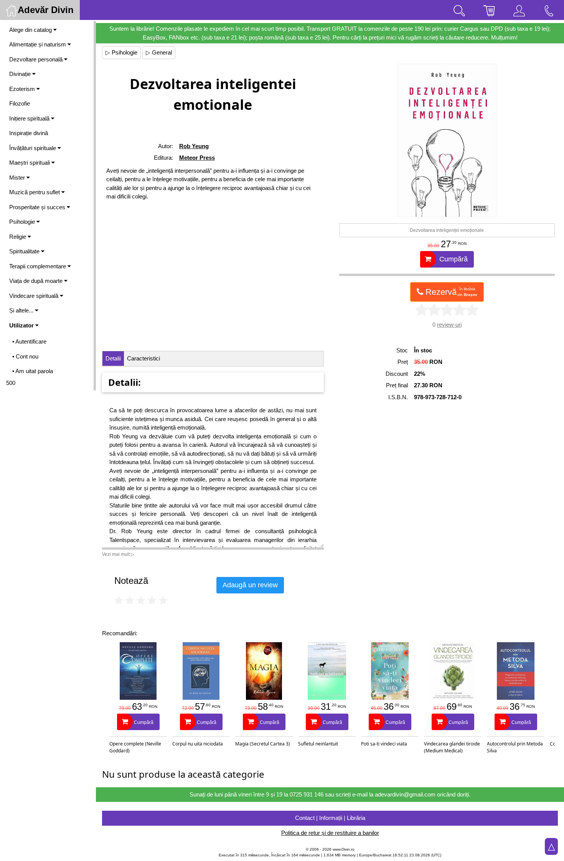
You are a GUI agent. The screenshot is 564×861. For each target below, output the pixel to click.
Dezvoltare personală (36, 59)
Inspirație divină (28, 133)
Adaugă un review (250, 585)
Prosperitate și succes (38, 207)
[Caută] (459, 10)
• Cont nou (25, 356)
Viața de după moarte (36, 281)
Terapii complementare (38, 266)
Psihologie (22, 221)
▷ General (159, 52)
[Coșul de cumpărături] (489, 10)
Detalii (113, 358)
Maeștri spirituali (30, 162)
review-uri (449, 324)
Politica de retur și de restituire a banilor (330, 833)
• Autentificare (29, 341)
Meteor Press (197, 157)
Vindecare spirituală (34, 296)
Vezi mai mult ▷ (118, 554)
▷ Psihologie (121, 52)
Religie (18, 236)
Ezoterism (22, 89)
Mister (17, 177)
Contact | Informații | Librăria (330, 818)
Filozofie (19, 103)
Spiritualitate (25, 251)
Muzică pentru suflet (35, 192)
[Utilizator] (519, 10)
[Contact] (549, 10)
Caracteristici (143, 358)
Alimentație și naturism (38, 44)
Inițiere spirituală (30, 118)
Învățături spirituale (33, 148)
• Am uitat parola (32, 371)
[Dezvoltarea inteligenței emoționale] (446, 140)
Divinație (20, 74)
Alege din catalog (31, 29)
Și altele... (22, 310)
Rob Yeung (194, 146)
